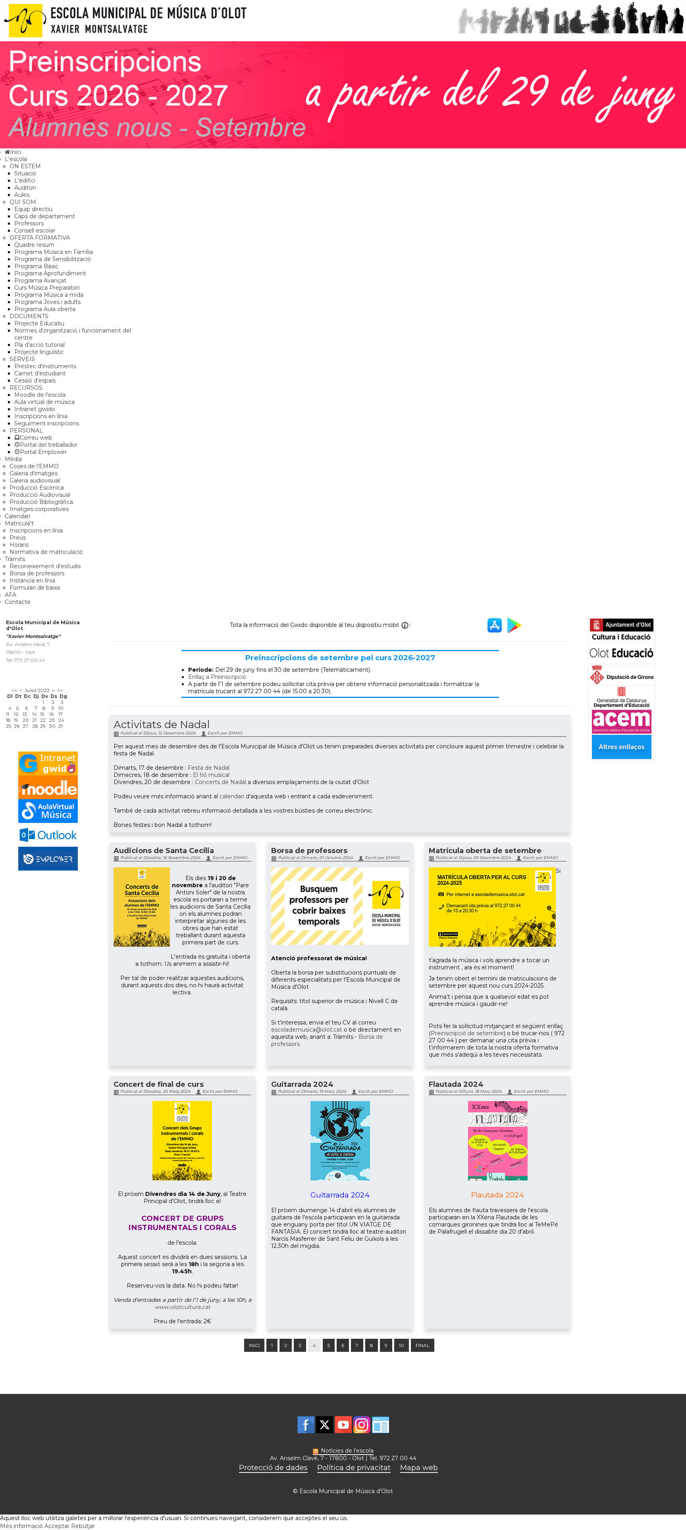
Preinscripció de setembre (467, 1033)
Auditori (25, 187)
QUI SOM (23, 202)
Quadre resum (34, 244)
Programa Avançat (40, 280)
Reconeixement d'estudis (45, 566)
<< (14, 690)
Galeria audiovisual (35, 480)
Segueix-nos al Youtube (343, 1424)
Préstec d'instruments (45, 366)
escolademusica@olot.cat (306, 1029)
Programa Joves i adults (47, 302)
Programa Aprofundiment (50, 273)
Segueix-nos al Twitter (324, 1424)
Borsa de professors (37, 573)
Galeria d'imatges (34, 473)
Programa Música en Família (53, 252)
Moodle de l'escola (40, 394)
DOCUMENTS (29, 316)
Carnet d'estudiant (40, 373)
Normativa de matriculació (46, 551)
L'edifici (24, 180)
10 (401, 1345)
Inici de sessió (380, 1424)
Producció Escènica (37, 487)
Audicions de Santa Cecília (164, 850)
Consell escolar (34, 230)
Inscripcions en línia (40, 416)
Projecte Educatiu (39, 323)
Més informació (21, 1526)
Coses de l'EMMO (34, 466)
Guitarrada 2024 (302, 1084)
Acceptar (56, 1526)
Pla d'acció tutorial (39, 344)
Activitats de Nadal (162, 724)
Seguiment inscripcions (46, 423)
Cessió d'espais (35, 380)
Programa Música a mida (48, 294)
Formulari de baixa (35, 587)
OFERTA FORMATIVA (40, 237)
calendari (232, 796)
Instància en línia (32, 580)
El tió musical (211, 774)
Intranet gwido (34, 409)
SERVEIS (22, 359)
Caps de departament (44, 216)
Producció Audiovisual (40, 494)
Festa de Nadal (208, 767)
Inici (254, 1345)
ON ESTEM (25, 166)
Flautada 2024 (456, 1084)
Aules (21, 194)
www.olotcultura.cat (182, 1307)
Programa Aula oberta (44, 309)
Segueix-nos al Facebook (305, 1424)
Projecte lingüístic (39, 352)
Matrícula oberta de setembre (485, 850)
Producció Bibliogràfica (41, 502)
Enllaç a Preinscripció (217, 676)
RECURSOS (26, 387)
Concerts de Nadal (220, 782)
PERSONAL (26, 430)
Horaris (19, 544)
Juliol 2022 (37, 690)
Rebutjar (83, 1526)
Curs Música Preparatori (47, 287)
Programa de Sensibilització (52, 259)
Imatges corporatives (39, 509)
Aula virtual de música (44, 402)
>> (60, 690)
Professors (29, 223)
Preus (18, 537)
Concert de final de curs (159, 1084)
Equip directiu (33, 209)
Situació (25, 173)
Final (423, 1345)
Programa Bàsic (36, 266)
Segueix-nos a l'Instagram (361, 1424)
